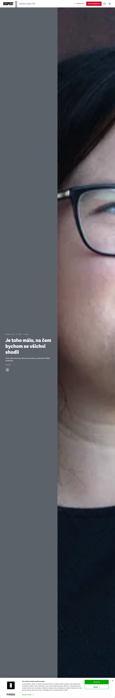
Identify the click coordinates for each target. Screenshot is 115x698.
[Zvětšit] (86, 352)
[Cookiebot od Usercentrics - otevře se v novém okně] (11, 694)
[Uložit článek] (7, 370)
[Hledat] (105, 4)
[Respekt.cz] (8, 3)
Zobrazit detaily (26, 694)
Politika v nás (9, 334)
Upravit (96, 687)
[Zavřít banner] (112, 680)
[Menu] (110, 4)
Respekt (8, 365)
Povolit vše (96, 682)
